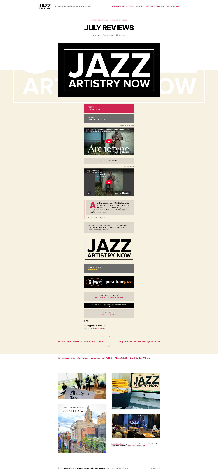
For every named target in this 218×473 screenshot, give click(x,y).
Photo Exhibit (160, 6)
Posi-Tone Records (109, 315)
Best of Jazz (103, 20)
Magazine (139, 6)
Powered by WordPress (119, 468)
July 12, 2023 (109, 35)
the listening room (118, 6)
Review (124, 20)
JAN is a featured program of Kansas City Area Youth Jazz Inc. (86, 468)
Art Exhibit (150, 6)
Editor (98, 35)
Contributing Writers (174, 6)
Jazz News (130, 6)
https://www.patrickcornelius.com (109, 297)
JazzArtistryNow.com (96, 328)
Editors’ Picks (115, 20)
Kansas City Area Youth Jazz (136, 445)
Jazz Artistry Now (117, 444)
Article (93, 20)
